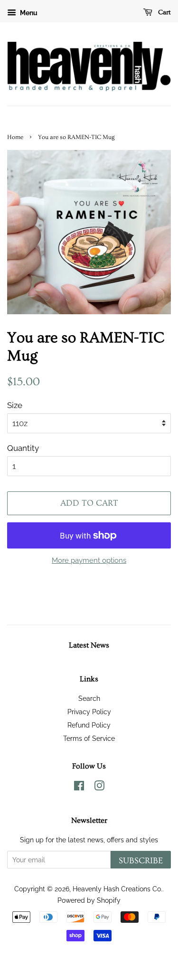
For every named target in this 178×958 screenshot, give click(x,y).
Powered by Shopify (89, 900)
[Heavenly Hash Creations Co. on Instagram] (99, 787)
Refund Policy (89, 725)
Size (14, 405)
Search (89, 698)
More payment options (89, 560)
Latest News (89, 645)
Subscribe (141, 861)
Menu (28, 13)
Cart (163, 12)
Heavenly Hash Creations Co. (117, 889)
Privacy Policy (89, 712)
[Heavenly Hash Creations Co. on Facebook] (79, 787)
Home (15, 137)
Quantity (23, 448)
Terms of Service (89, 738)
